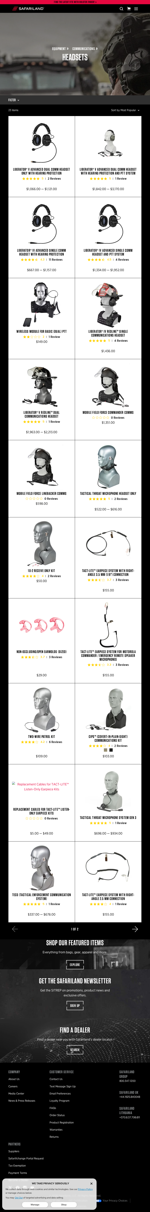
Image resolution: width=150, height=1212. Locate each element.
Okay (64, 1204)
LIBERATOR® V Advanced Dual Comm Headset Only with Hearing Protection (41, 156)
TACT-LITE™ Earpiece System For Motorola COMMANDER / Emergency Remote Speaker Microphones (108, 640)
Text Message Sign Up (63, 1086)
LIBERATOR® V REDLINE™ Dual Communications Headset (41, 399)
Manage (35, 1204)
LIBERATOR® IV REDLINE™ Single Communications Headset (108, 318)
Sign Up (75, 1005)
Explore (75, 964)
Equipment (59, 49)
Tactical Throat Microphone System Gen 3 (108, 802)
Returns (54, 1136)
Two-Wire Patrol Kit (41, 723)
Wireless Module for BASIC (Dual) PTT (41, 318)
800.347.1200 (127, 1081)
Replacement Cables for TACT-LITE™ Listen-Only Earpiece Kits (41, 802)
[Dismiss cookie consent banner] (91, 1183)
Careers (12, 1086)
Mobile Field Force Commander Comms (108, 399)
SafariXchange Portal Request (26, 1158)
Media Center (16, 1093)
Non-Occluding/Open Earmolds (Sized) (41, 640)
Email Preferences (60, 1093)
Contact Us (56, 1079)
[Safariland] (28, 8)
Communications (83, 49)
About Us (13, 1079)
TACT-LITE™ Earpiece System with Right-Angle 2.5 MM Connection (108, 881)
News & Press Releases (21, 1100)
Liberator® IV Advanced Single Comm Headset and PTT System (108, 237)
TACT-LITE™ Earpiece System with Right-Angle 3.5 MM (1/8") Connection (108, 557)
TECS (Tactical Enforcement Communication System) (41, 881)
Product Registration (62, 1122)
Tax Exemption (17, 1165)
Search (75, 1050)
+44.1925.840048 (129, 1097)
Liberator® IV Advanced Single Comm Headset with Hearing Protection (41, 237)
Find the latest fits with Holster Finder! (74, 2)
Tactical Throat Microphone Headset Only (108, 478)
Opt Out (19, 1197)
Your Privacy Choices (115, 1200)
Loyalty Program (59, 1100)
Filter (12, 100)
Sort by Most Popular (123, 110)
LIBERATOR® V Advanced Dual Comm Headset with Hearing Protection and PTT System (108, 156)
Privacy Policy (85, 1189)
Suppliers (13, 1151)
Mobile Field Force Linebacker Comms (41, 478)
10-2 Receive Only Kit (41, 557)
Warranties (56, 1129)
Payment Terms (17, 1173)
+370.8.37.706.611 (129, 1117)
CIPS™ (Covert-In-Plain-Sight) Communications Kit (108, 723)
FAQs (53, 1108)
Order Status (57, 1115)
